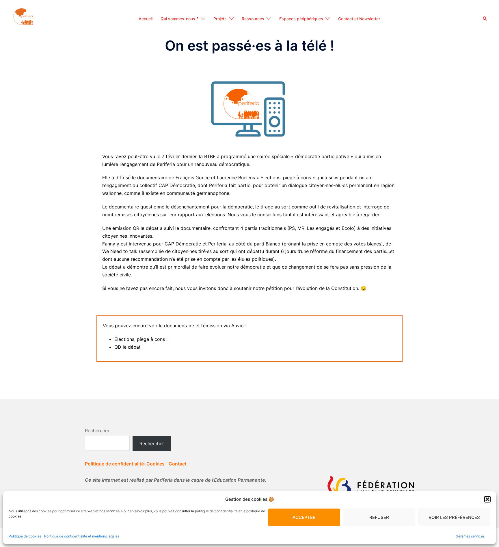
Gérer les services (470, 536)
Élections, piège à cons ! (140, 339)
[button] (487, 499)
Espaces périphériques (301, 18)
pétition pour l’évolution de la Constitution (312, 288)
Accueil (145, 18)
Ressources (253, 18)
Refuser (379, 517)
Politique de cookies (25, 536)
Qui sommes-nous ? (179, 18)
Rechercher (97, 430)
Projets (220, 18)
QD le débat (127, 347)
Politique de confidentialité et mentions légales (81, 536)
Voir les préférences (454, 517)
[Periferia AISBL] (24, 18)
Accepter (304, 517)
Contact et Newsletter (359, 18)
